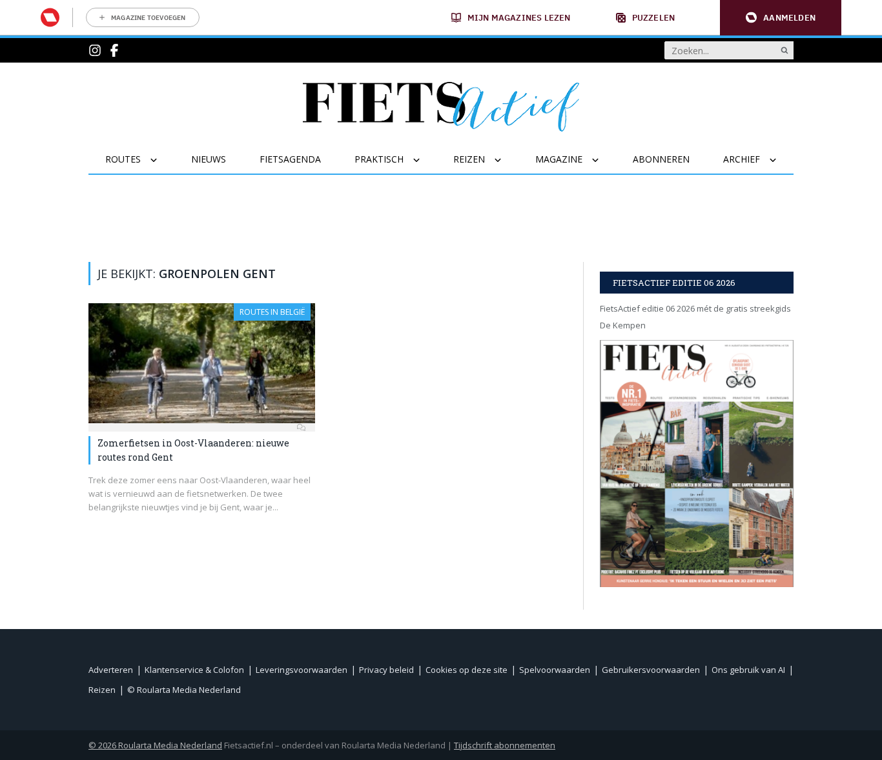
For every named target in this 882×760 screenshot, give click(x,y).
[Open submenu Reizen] (506, 160)
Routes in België (272, 311)
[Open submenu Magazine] (603, 160)
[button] (780, 17)
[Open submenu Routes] (162, 160)
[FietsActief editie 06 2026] (697, 463)
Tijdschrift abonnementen (504, 745)
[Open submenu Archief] (781, 160)
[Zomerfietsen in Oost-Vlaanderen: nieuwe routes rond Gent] (201, 363)
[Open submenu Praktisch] (424, 160)
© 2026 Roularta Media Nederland (155, 745)
